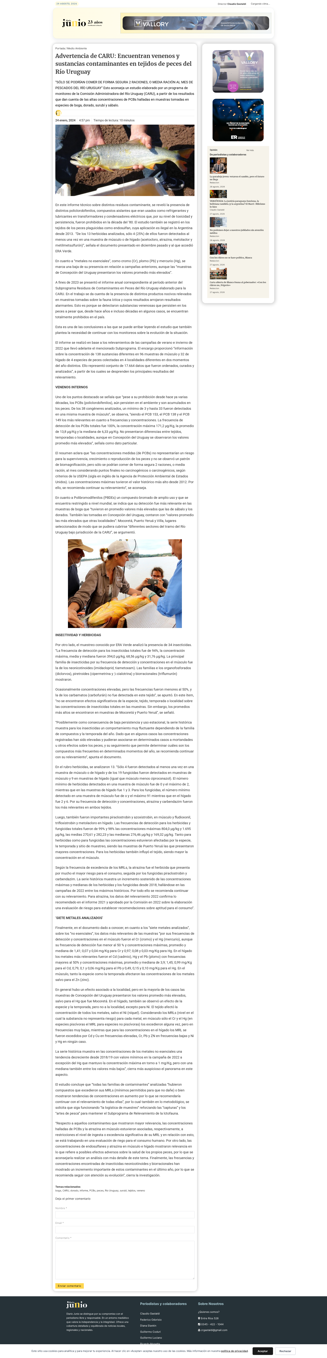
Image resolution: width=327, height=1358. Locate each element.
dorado (74, 1190)
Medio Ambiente (77, 48)
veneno (141, 1190)
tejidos (131, 1190)
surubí (123, 1190)
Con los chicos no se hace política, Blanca (231, 257)
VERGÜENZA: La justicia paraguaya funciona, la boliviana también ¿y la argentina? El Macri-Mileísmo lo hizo (237, 204)
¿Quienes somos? (209, 1311)
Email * (59, 1223)
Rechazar (285, 1351)
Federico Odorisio (151, 1319)
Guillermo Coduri (150, 1331)
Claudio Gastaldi (150, 1313)
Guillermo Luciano (151, 1337)
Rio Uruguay (112, 1190)
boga (58, 1190)
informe (84, 1190)
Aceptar (263, 1351)
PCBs (92, 1190)
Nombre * (61, 1208)
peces (100, 1190)
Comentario (63, 1238)
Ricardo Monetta (150, 1343)
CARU (66, 1190)
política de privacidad (234, 1351)
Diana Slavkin (148, 1325)
